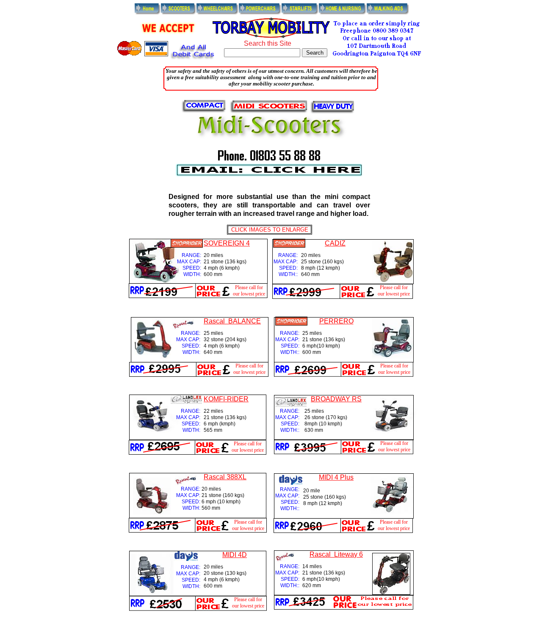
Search (315, 53)
